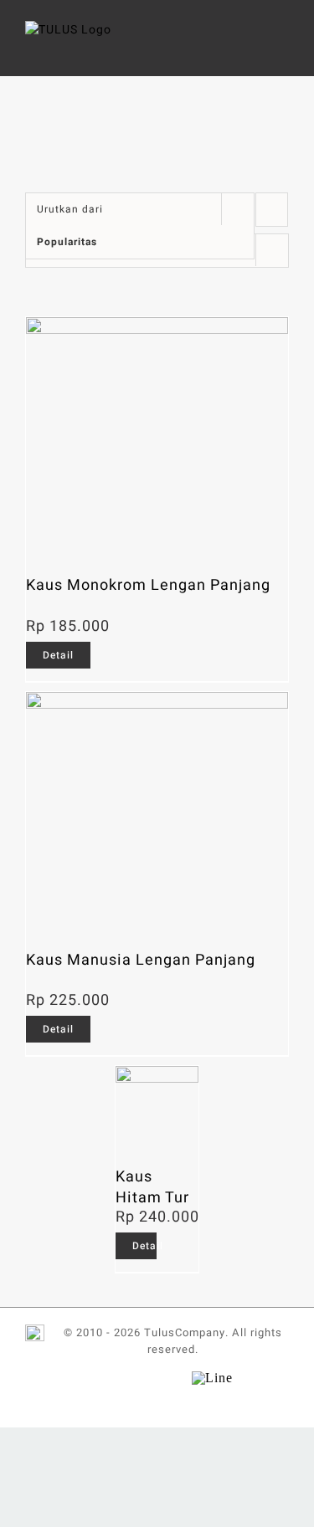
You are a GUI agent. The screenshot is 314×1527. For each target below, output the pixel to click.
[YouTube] (141, 1378)
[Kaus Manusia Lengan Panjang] (157, 812)
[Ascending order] (271, 209)
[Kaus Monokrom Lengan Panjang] (157, 437)
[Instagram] (169, 1378)
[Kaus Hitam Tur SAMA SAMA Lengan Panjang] (157, 1108)
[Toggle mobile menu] (282, 46)
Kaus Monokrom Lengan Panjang (148, 585)
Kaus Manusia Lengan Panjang (140, 960)
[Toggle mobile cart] (251, 46)
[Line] (212, 1374)
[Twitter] (114, 1378)
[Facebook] (86, 1378)
